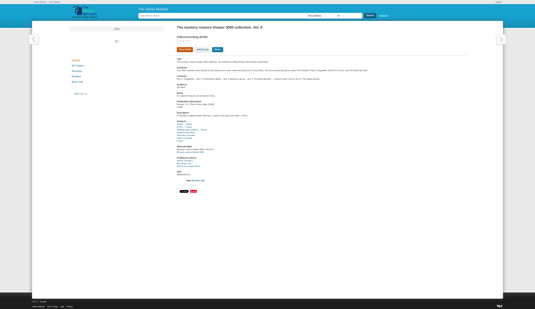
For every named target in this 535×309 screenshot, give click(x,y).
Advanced (383, 15)
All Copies (78, 65)
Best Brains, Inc (184, 163)
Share (217, 49)
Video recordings (184, 138)
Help (62, 307)
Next (501, 39)
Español (43, 302)
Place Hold (185, 49)
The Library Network (153, 9)
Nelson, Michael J (185, 160)
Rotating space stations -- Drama (192, 129)
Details (76, 60)
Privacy (70, 307)
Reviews (77, 71)
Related (76, 76)
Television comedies (186, 135)
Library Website (40, 2)
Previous (34, 39)
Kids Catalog (54, 2)
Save (194, 191)
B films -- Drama (184, 127)
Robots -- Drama (184, 124)
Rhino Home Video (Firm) (188, 166)
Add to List (202, 49)
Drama (180, 141)
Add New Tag (198, 181)
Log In (498, 2)
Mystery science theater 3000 (190, 152)
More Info (77, 81)
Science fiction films (186, 132)
